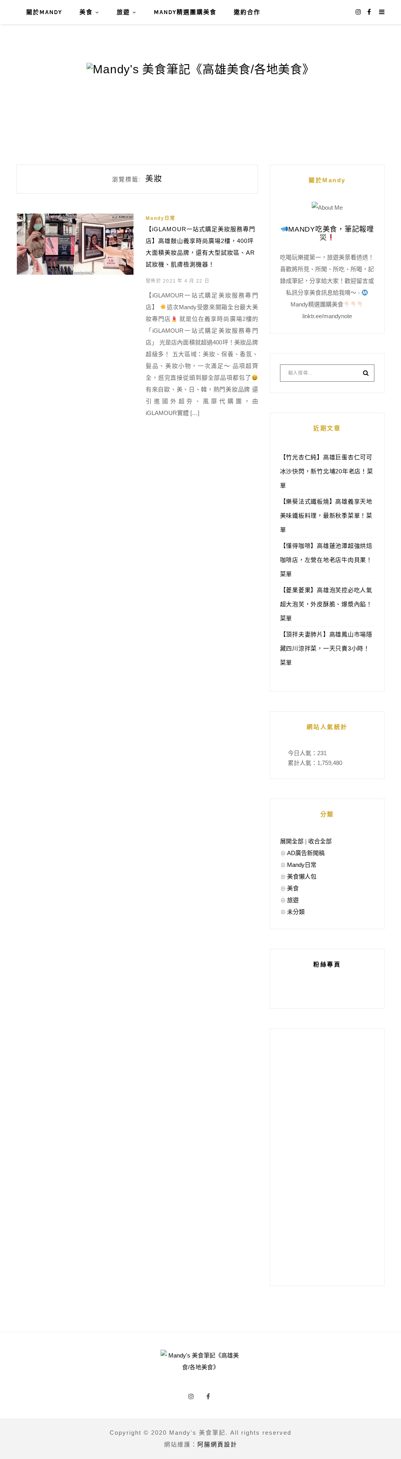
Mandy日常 (160, 218)
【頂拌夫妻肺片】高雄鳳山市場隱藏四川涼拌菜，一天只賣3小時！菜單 (326, 648)
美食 (86, 12)
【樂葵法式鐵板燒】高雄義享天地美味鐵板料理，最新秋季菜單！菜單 (326, 515)
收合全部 (320, 841)
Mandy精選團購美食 (185, 12)
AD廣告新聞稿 (306, 853)
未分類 (296, 911)
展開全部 (291, 841)
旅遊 (123, 12)
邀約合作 (247, 12)
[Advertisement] (327, 1157)
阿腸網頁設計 (217, 1444)
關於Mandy (44, 12)
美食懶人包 (301, 876)
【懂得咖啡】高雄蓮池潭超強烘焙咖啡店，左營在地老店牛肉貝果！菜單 (326, 559)
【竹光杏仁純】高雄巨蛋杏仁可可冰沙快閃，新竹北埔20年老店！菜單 (326, 471)
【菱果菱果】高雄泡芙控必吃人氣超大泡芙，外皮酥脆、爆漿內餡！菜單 (326, 604)
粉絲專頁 (327, 964)
